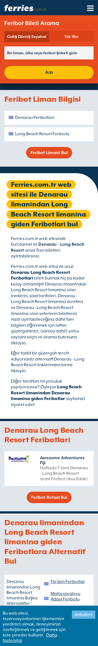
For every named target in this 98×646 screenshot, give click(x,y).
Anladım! (84, 614)
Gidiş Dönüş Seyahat (26, 36)
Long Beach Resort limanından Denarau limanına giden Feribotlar (46, 392)
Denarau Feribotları (34, 117)
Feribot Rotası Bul (49, 497)
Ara (49, 72)
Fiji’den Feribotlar (68, 581)
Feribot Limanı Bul (49, 152)
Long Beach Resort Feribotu (42, 133)
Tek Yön (71, 36)
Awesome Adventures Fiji (62, 460)
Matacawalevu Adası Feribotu (65, 596)
